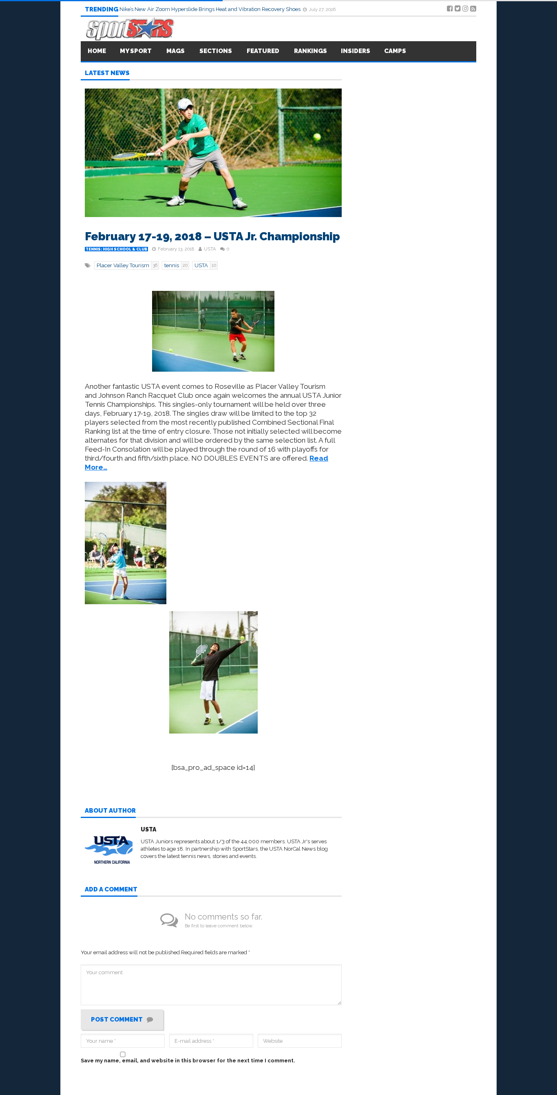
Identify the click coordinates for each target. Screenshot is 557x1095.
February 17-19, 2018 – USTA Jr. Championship (212, 236)
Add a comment (111, 890)
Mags (175, 51)
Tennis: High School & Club (116, 249)
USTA (210, 249)
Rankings (310, 51)
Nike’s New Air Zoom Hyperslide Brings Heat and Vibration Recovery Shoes (210, 9)
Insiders (355, 51)
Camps (395, 51)
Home (97, 51)
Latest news (107, 73)
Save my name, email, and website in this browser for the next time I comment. (188, 1060)
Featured (263, 51)
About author (110, 811)
